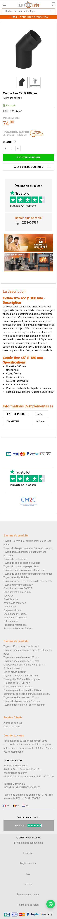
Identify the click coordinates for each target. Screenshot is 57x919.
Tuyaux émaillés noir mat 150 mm (21, 697)
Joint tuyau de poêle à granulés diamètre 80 (26, 693)
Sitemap (28, 884)
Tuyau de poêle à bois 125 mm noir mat (24, 704)
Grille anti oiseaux (12, 668)
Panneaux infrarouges (15, 624)
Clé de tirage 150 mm (14, 672)
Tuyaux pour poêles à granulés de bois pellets (27, 581)
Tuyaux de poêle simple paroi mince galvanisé (27, 573)
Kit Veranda (9, 606)
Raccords (8, 595)
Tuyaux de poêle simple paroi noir (21, 566)
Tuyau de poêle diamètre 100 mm (21, 657)
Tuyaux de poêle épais (15, 559)
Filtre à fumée (10, 621)
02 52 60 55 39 (39, 748)
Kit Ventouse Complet (15, 617)
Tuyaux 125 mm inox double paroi (21, 646)
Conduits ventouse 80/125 (17, 588)
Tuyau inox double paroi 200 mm (20, 675)
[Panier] (53, 4)
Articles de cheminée (14, 603)
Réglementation (28, 863)
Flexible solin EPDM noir (16, 682)
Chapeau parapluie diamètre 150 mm (22, 690)
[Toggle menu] (4, 4)
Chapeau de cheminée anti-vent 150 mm (24, 664)
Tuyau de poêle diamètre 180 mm (21, 661)
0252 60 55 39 (11, 776)
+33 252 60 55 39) (44, 776)
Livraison (28, 853)
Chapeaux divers (12, 610)
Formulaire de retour (28, 904)
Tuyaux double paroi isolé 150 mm (21, 701)
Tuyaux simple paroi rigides (18, 584)
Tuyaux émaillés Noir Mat (16, 577)
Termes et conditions (28, 894)
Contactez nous (11, 726)
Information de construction (28, 842)
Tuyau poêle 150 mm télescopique (21, 679)
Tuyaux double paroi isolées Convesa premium (28, 548)
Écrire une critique (12, 98)
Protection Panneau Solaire (17, 628)
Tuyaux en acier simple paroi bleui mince (24, 570)
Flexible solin (10, 599)
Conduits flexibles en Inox (17, 592)
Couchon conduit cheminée (17, 686)
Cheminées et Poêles (15, 613)
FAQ (28, 873)
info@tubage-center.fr (15, 772)
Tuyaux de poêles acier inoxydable (21, 562)
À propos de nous (12, 722)
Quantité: (9, 142)
